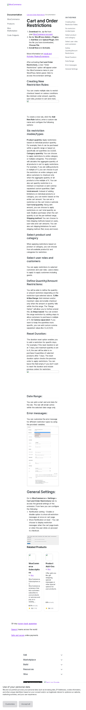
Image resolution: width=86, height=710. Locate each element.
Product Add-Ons (50, 565)
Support (14, 629)
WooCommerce (13, 19)
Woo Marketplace (12, 29)
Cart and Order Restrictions (35, 15)
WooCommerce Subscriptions (34, 568)
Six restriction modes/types (35, 132)
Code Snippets (13, 35)
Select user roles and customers (40, 259)
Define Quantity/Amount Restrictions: (42, 282)
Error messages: (37, 413)
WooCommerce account (43, 34)
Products (11, 24)
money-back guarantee (27, 623)
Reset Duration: (36, 333)
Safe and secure (17, 635)
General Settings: (41, 492)
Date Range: (34, 396)
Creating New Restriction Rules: (38, 83)
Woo (32, 575)
